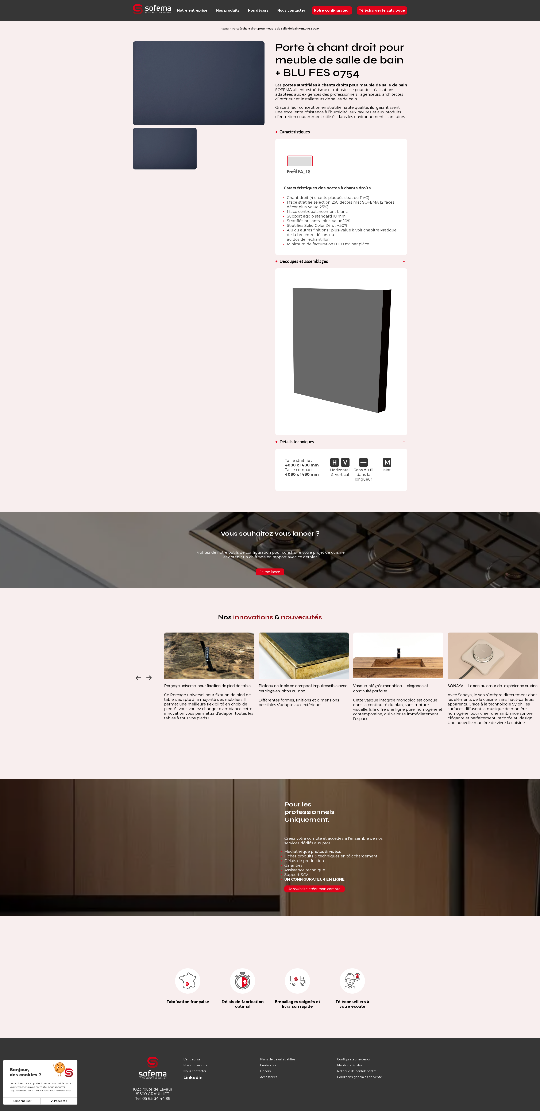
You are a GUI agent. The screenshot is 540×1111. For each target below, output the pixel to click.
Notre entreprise (192, 10)
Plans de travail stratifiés (277, 1059)
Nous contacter (291, 10)
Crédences (268, 1065)
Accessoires (268, 1077)
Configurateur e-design (354, 1059)
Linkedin (192, 1077)
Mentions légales (349, 1065)
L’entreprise (192, 1059)
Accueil (225, 28)
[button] (138, 677)
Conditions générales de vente (359, 1077)
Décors (265, 1071)
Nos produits (227, 10)
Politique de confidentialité (357, 1071)
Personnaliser (21, 1101)
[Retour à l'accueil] (152, 9)
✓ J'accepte (59, 1101)
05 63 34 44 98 (156, 1098)
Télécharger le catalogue (382, 10)
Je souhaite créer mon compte (314, 889)
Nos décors (258, 10)
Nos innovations (195, 1065)
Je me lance (270, 572)
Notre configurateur (332, 10)
